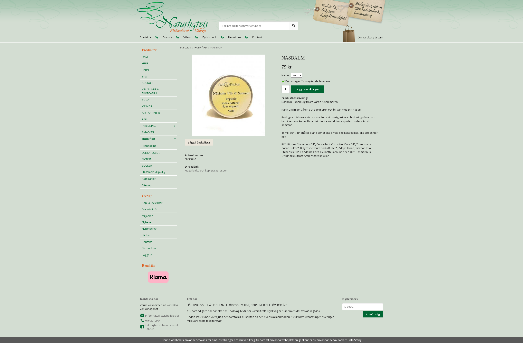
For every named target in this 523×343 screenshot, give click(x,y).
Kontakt (257, 37)
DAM (145, 57)
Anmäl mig (373, 314)
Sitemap (147, 185)
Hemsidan (234, 37)
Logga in (147, 255)
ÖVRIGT (146, 159)
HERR (145, 63)
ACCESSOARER (151, 113)
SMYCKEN (148, 132)
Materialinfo (149, 209)
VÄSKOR (147, 106)
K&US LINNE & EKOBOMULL (150, 91)
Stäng (357, 340)
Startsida (145, 37)
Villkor (187, 37)
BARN (145, 70)
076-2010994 (152, 320)
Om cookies (149, 248)
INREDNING (149, 126)
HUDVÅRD (148, 139)
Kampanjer (149, 178)
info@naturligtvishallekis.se (162, 315)
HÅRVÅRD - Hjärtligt (154, 172)
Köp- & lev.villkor (152, 203)
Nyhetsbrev (149, 229)
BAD (144, 119)
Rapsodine (149, 146)
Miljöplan (147, 216)
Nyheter (147, 222)
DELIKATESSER (151, 153)
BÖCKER (147, 165)
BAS (144, 76)
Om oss (167, 37)
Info (351, 340)
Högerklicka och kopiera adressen (206, 170)
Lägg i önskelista (199, 142)
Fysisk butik (209, 37)
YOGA (145, 100)
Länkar (146, 235)
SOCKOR (147, 83)
